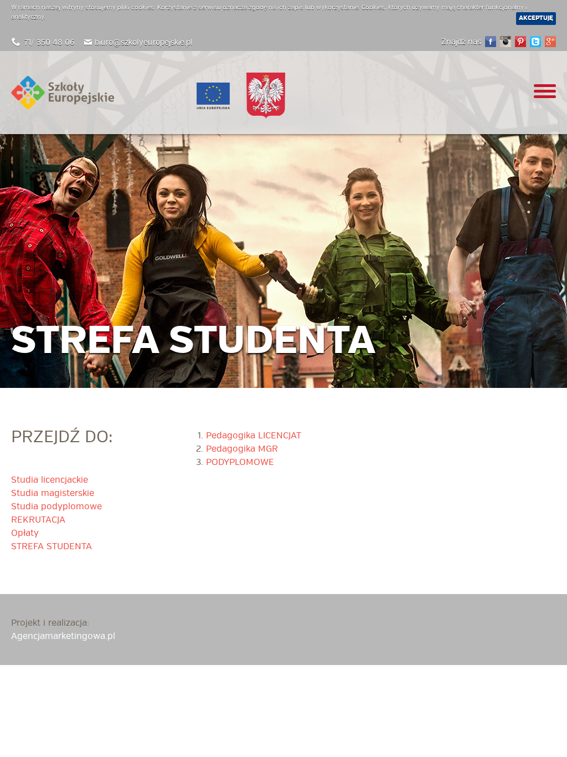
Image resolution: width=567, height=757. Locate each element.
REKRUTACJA (38, 519)
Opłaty (25, 533)
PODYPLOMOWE (240, 462)
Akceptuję (536, 18)
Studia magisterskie (52, 493)
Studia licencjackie (49, 479)
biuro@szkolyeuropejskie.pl (144, 42)
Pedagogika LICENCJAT (253, 435)
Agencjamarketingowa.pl (63, 636)
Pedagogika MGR (242, 448)
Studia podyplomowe (56, 506)
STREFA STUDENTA (51, 546)
